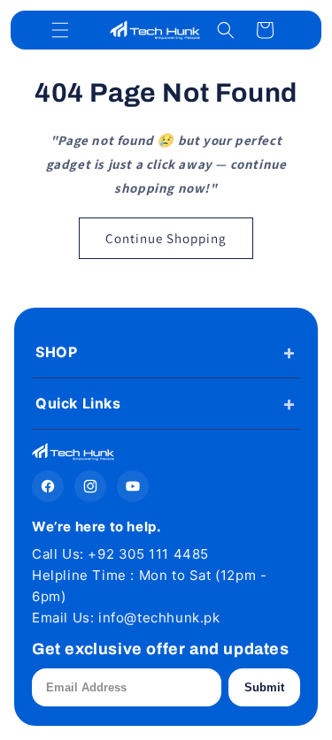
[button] (60, 30)
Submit (264, 687)
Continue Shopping (166, 238)
